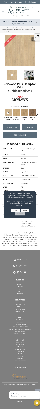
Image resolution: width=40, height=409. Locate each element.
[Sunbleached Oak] (8, 113)
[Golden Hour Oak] (16, 113)
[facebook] (14, 272)
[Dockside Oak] (32, 113)
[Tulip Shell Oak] (24, 113)
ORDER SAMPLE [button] (20, 135)
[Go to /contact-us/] (20, 260)
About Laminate (18, 28)
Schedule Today (30, 2)
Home (4, 28)
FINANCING (29, 127)
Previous (3, 74)
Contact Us (11, 127)
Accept (15, 210)
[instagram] (17, 272)
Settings (20, 214)
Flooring (9, 28)
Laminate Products (29, 28)
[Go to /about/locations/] (20, 367)
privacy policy (23, 202)
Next (37, 74)
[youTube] (25, 272)
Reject (25, 210)
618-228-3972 (19, 24)
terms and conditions (17, 203)
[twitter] (21, 272)
